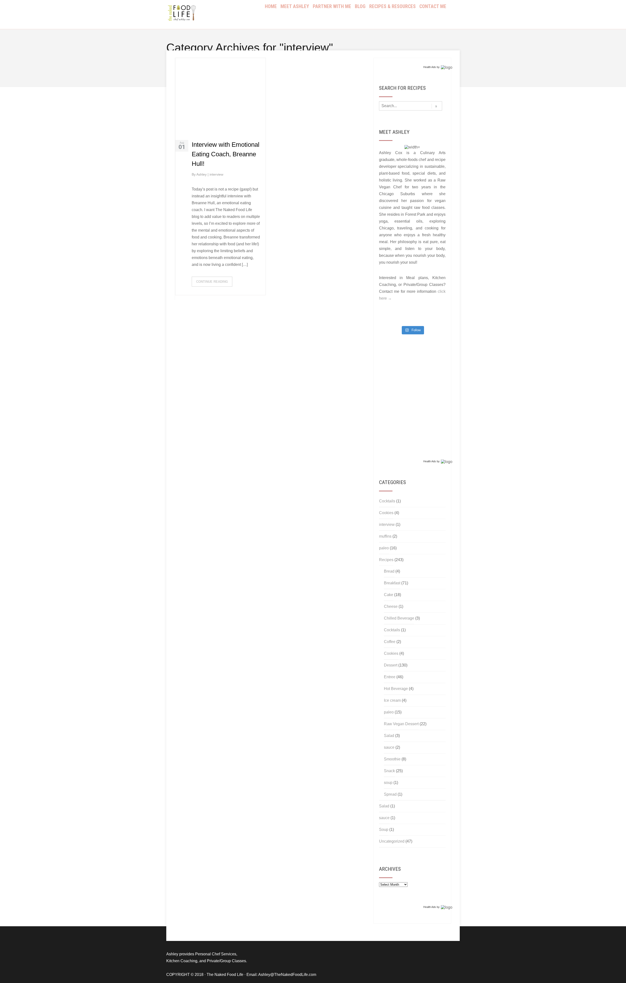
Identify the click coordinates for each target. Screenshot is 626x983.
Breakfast (392, 583)
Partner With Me (332, 6)
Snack (389, 771)
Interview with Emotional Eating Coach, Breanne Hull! (225, 154)
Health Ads (429, 67)
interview (216, 174)
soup (388, 782)
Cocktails (387, 501)
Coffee (389, 642)
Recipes (386, 560)
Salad (389, 736)
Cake (388, 595)
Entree (389, 677)
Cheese (391, 606)
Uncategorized (391, 841)
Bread (389, 571)
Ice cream (392, 700)
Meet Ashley (294, 6)
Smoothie (392, 759)
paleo (384, 548)
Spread (390, 794)
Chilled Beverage (399, 618)
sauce (389, 747)
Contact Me (432, 6)
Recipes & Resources (392, 6)
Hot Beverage (396, 689)
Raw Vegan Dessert (401, 724)
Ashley (202, 174)
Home (271, 6)
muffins (385, 536)
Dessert (390, 665)
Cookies (386, 513)
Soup (383, 829)
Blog (360, 6)
